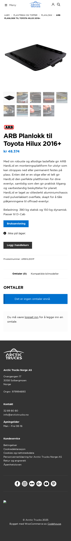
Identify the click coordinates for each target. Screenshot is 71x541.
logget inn (31, 317)
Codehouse (54, 523)
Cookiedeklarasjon (14, 449)
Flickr (32, 483)
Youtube (46, 483)
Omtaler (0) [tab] (19, 274)
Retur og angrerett (14, 460)
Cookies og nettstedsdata (18, 452)
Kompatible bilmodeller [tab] (45, 273)
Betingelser (10, 445)
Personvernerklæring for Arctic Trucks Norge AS (32, 456)
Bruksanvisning (16, 224)
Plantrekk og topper (25, 15)
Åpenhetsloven (12, 464)
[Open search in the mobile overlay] (58, 4)
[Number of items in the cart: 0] (65, 4)
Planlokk (46, 15)
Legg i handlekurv (18, 245)
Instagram (24, 483)
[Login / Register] (53, 4)
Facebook (17, 483)
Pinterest (53, 483)
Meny (12, 5)
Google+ (39, 483)
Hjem (7, 15)
